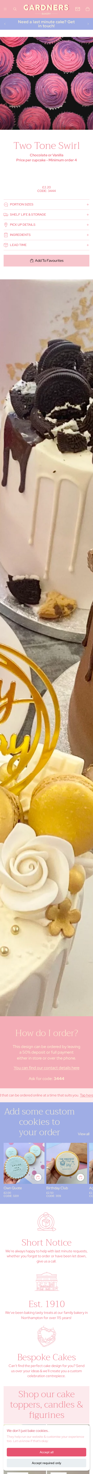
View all (83, 1134)
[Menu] (5, 9)
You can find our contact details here (46, 1067)
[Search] (15, 9)
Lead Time (18, 245)
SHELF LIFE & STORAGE (28, 214)
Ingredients (20, 235)
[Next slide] (88, 24)
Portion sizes (21, 204)
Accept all (46, 1452)
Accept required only (46, 1463)
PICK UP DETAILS (22, 225)
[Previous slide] (5, 24)
